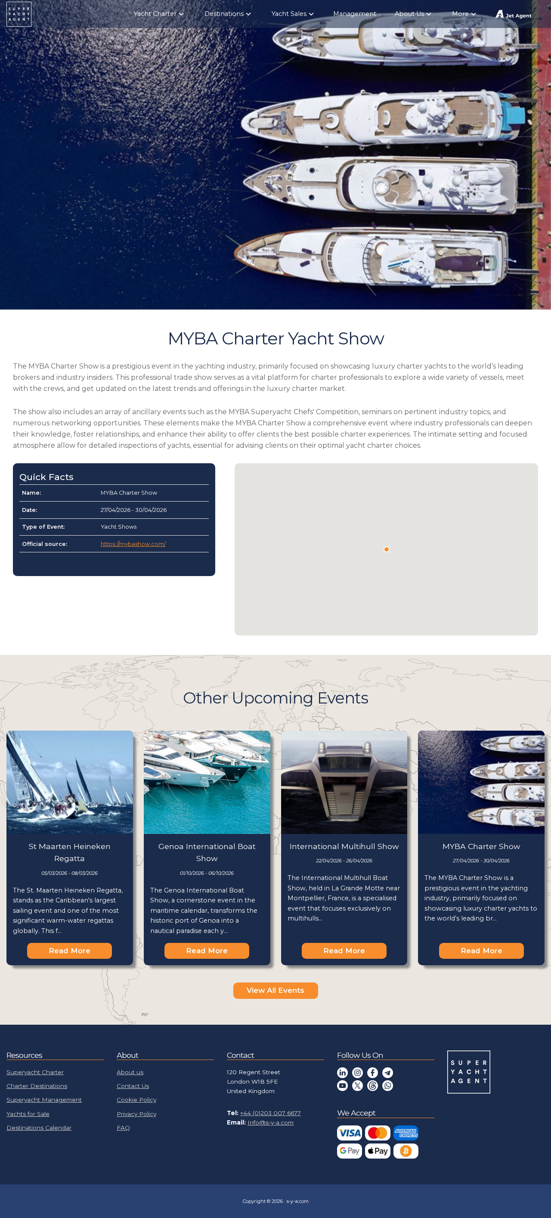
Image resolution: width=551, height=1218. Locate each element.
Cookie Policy (136, 1099)
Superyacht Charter (35, 1072)
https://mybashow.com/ (133, 544)
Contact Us (133, 1085)
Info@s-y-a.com (271, 1122)
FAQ (123, 1127)
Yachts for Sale (28, 1113)
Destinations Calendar (38, 1127)
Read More (69, 950)
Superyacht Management (44, 1099)
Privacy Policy (136, 1113)
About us (130, 1072)
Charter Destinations (36, 1085)
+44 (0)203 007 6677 (270, 1113)
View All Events (275, 990)
